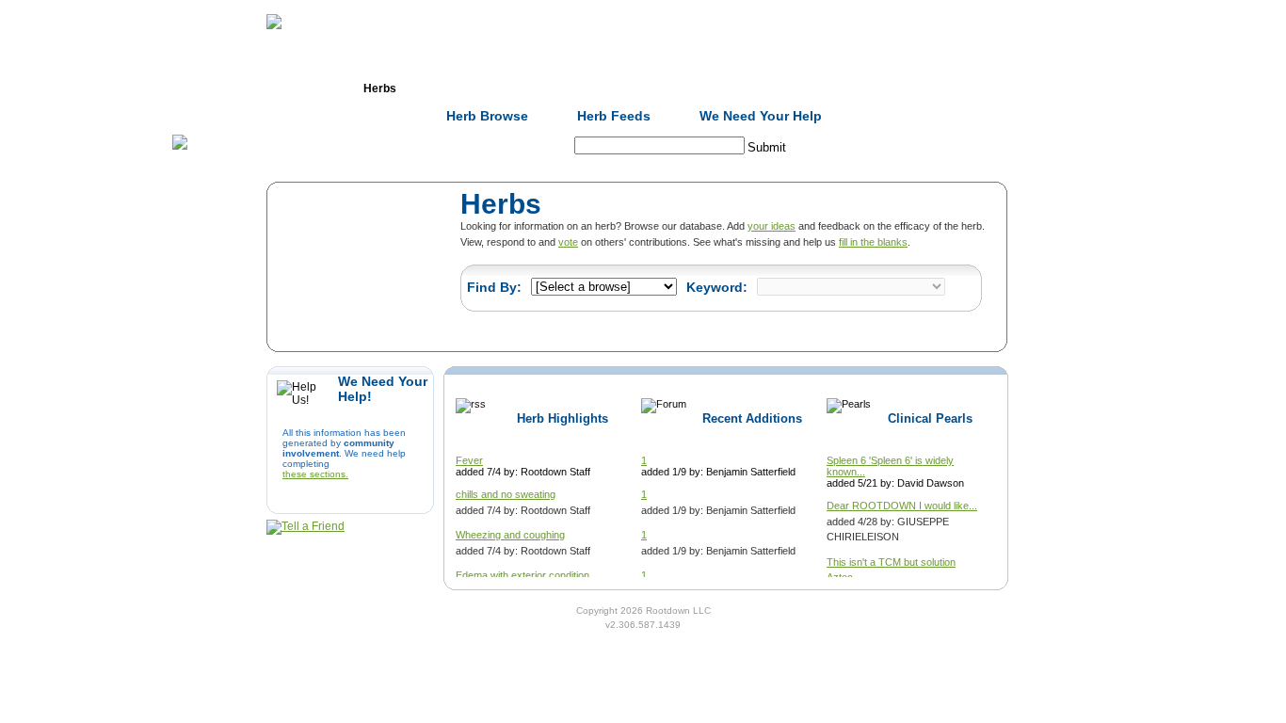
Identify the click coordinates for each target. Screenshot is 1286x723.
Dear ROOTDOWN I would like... (902, 505)
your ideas (771, 226)
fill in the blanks (873, 242)
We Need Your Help (760, 115)
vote (568, 242)
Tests (682, 88)
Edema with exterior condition (522, 575)
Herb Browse (487, 115)
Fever (469, 460)
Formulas (481, 88)
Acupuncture (582, 88)
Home (280, 88)
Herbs (379, 88)
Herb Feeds (614, 115)
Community (783, 88)
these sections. (315, 474)
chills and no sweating (505, 494)
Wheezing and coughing (510, 534)
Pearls (883, 88)
